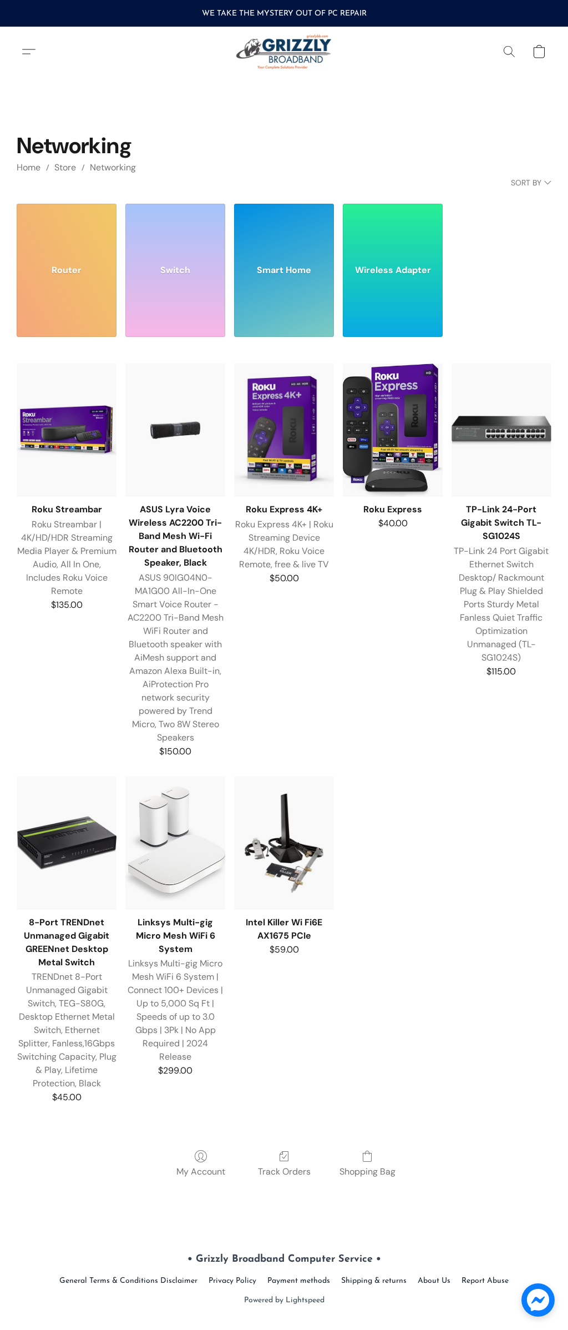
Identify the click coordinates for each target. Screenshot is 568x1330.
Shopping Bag (367, 1171)
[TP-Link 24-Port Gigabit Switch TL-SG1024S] (501, 430)
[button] (284, 51)
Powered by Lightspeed (284, 1300)
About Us (434, 1281)
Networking (113, 167)
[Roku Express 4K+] (284, 430)
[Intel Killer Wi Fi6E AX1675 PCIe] (284, 843)
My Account (200, 1171)
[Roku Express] (393, 430)
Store (65, 167)
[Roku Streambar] (66, 430)
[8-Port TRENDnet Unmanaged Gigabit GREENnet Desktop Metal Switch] (66, 843)
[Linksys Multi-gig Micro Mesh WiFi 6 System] (175, 843)
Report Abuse (485, 1281)
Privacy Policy (232, 1281)
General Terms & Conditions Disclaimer (128, 1281)
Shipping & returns (374, 1281)
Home (28, 167)
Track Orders (284, 1171)
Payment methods (298, 1281)
